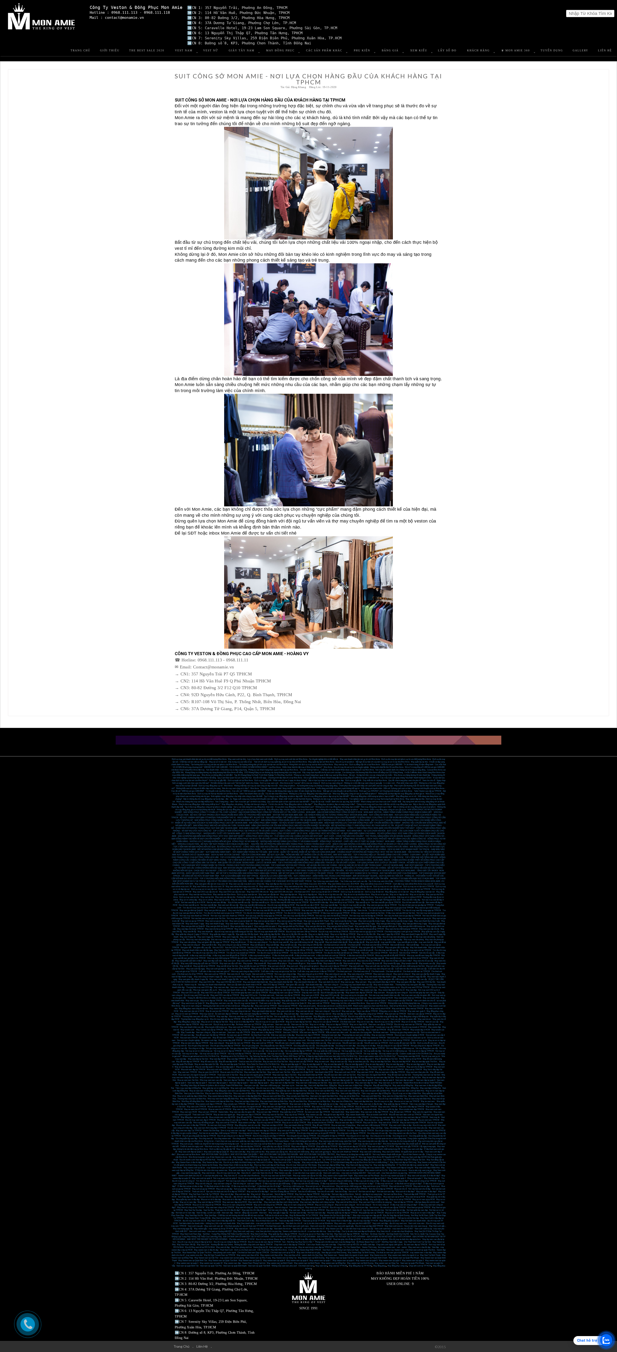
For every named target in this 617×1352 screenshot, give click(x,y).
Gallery (580, 50)
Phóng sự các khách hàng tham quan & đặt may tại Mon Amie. (273, 770)
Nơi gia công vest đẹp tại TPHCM (244, 1048)
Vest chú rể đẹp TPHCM (344, 1107)
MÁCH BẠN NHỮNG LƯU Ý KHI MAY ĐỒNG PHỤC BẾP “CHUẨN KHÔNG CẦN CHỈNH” (362, 823)
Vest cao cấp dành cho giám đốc (403, 1019)
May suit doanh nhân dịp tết (336, 942)
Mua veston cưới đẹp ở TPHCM (209, 1104)
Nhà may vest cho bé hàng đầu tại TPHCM (310, 908)
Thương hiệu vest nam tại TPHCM (267, 1117)
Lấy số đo (447, 50)
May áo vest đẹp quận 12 (291, 1064)
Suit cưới (365, 953)
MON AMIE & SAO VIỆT (249, 828)
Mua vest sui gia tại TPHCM (335, 918)
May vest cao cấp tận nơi (269, 894)
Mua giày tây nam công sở (397, 993)
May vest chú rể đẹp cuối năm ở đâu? (397, 961)
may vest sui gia (290, 1247)
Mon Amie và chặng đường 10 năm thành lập (412, 775)
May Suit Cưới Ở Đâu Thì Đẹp (287, 1218)
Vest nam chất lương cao (270, 1085)
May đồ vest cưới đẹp (255, 1059)
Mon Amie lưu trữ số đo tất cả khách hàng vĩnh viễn (284, 1149)
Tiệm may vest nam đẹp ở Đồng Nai (376, 1093)
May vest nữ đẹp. (255, 1202)
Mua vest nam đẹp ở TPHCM (308, 1035)
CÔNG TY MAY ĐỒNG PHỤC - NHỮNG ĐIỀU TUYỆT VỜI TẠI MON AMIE (208, 833)
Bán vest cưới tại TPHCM (215, 974)
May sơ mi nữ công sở (324, 1205)
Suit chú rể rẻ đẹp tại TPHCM (381, 1189)
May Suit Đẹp (359, 1030)
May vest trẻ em (424, 1019)
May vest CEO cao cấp (330, 995)
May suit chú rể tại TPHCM (239, 969)
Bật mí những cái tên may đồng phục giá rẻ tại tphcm (414, 807)
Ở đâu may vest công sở (258, 942)
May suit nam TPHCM (207, 1112)
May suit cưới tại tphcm (309, 966)
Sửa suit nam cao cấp (253, 1040)
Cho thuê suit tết (354, 945)
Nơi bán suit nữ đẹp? (367, 1191)
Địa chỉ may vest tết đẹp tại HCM (281, 905)
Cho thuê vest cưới (344, 971)
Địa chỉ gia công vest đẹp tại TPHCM (225, 1046)
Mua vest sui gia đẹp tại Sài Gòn (361, 918)
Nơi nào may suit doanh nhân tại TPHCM (340, 947)
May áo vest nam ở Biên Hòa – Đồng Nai (355, 1085)
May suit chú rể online (280, 969)
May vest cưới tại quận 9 (202, 1178)
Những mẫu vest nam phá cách (284, 1266)
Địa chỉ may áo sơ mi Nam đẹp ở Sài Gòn (316, 1234)
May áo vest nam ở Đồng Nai (350, 1088)
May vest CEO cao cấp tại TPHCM (215, 993)
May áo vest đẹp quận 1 (245, 1067)
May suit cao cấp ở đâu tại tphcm (270, 950)
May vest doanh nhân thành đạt (255, 982)
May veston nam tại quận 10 (211, 1263)
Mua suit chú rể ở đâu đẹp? (312, 1189)
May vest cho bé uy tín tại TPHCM (219, 929)
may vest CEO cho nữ (276, 889)
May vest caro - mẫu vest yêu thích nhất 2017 (352, 1223)
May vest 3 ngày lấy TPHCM (209, 937)
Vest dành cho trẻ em (282, 1229)
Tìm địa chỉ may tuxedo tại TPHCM (240, 953)
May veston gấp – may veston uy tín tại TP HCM (213, 1229)
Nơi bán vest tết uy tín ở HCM (193, 902)
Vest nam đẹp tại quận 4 (197, 1083)
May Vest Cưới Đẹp (259, 1234)
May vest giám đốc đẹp (406, 982)
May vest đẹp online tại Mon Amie (318, 900)
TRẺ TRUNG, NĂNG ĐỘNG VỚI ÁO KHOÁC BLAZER (388, 836)
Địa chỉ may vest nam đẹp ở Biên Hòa (334, 1099)
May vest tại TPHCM (414, 1008)
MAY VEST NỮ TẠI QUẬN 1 (384, 1218)
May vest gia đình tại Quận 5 (217, 926)
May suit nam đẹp (291, 1014)
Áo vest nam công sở (296, 1038)
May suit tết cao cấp (289, 945)
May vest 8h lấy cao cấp (345, 937)
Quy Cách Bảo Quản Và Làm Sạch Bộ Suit (234, 778)
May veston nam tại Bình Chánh (280, 1263)
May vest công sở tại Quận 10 (294, 1003)
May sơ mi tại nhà (417, 894)
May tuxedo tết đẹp (314, 963)
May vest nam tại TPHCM (338, 1027)
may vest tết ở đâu (388, 942)
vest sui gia (337, 1247)
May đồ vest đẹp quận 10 (304, 1059)
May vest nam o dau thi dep (419, 1247)
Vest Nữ (210, 50)
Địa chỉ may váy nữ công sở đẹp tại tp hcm (195, 1242)
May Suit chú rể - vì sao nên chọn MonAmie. (242, 1176)
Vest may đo (434, 1117)
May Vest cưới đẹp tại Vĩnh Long (403, 1162)
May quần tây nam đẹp (379, 1199)
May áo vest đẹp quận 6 (416, 1064)
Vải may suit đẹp (259, 1054)
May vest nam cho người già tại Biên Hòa (297, 1093)
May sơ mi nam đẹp (365, 1022)
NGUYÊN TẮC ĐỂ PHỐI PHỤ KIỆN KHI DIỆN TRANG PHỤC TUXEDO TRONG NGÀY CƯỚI (291, 844)
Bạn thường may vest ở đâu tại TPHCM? (346, 1000)
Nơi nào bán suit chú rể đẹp (419, 1189)
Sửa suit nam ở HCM (189, 1038)
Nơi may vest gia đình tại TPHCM (274, 918)
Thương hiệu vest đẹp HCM (408, 1056)
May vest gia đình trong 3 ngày (388, 924)
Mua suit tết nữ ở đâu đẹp (302, 958)
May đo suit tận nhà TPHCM (357, 1008)
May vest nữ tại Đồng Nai (403, 1085)
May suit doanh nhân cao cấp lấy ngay (197, 950)
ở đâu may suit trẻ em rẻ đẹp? (361, 1183)
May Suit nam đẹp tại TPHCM (307, 1194)
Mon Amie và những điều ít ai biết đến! (217, 775)
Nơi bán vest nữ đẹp (298, 1213)
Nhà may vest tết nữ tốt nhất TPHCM (390, 955)
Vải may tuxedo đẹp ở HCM (318, 1030)
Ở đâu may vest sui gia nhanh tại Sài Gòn (367, 913)
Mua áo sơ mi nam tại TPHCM (406, 1101)
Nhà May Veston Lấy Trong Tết (354, 1067)
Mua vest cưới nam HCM (345, 1072)
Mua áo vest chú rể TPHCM (219, 1109)
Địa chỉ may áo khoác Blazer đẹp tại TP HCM (274, 1239)
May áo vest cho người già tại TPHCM (255, 1075)
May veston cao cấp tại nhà (277, 1152)
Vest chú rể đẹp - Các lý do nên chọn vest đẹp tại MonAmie (351, 1231)
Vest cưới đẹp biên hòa (363, 1101)
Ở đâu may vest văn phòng (424, 937)
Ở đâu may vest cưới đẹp (412, 1149)
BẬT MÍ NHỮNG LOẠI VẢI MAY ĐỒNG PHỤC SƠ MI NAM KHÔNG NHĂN (229, 849)
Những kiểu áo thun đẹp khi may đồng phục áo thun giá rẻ (401, 794)
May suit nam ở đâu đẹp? (426, 1191)
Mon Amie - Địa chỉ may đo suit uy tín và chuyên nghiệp (346, 767)
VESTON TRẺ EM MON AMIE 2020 (287, 815)
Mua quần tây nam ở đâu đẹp (188, 1199)
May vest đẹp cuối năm (212, 961)
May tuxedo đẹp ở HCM (420, 1030)
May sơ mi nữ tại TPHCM (400, 1199)
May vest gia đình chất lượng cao (411, 926)
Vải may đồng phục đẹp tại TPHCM (370, 1048)
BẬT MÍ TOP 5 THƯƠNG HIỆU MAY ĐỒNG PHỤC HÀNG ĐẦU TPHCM (246, 873)
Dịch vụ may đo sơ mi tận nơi (230, 889)
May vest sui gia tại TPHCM (192, 921)
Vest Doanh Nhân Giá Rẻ (272, 1197)
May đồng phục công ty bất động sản (414, 1016)
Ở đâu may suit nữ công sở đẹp (366, 1181)
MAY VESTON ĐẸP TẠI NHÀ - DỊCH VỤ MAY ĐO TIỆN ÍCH (378, 876)
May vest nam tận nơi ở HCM (192, 1011)
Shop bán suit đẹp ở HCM (272, 1125)
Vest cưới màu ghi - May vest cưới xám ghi (205, 1226)
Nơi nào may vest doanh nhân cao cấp (384, 995)
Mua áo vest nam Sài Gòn (187, 1080)
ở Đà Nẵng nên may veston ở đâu (371, 1168)
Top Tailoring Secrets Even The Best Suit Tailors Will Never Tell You (277, 1056)
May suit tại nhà (398, 1008)
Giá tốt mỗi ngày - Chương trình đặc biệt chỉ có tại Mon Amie (277, 778)
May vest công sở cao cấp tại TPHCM (233, 945)
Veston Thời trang (369, 1247)
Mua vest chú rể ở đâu (281, 958)
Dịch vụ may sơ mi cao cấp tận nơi (387, 886)
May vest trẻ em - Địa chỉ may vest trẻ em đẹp (221, 1173)
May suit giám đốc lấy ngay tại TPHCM (213, 942)
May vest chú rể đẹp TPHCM (317, 1109)
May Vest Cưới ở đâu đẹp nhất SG (221, 1221)
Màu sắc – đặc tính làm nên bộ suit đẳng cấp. (243, 1197)
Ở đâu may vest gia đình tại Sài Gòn (400, 913)
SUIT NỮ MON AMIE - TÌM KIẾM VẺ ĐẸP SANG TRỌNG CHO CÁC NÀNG (376, 847)
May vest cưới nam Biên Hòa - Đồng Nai (402, 1088)
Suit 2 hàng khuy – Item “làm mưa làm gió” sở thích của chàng (240, 802)
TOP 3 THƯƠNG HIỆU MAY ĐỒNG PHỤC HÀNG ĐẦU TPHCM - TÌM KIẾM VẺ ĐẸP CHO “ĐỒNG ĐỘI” (244, 878)
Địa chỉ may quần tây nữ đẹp (359, 1016)
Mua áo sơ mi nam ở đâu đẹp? (422, 1213)
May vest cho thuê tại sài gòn (308, 1252)
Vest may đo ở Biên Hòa (194, 1093)
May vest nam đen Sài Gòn (255, 1072)
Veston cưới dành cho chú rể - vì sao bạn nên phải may (200, 1176)
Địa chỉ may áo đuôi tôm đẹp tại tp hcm (405, 1239)
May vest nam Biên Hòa (418, 1096)
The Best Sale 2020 (146, 50)
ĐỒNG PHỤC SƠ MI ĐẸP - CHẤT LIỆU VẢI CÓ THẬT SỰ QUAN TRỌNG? (352, 841)
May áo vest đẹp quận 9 (354, 1064)
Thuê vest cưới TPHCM (202, 1115)
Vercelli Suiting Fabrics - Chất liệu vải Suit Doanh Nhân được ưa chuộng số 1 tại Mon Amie (337, 770)
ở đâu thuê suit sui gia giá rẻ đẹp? (408, 1183)
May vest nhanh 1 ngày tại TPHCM (343, 979)
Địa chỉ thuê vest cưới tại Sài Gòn (353, 1149)
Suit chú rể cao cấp (427, 953)
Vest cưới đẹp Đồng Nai (350, 1093)
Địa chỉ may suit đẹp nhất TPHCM (369, 1226)
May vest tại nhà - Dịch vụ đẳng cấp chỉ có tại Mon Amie (357, 764)
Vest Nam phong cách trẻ (241, 1247)
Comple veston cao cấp (245, 1038)
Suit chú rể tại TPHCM (408, 953)
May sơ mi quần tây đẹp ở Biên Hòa (192, 1096)
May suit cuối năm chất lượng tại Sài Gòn (408, 966)
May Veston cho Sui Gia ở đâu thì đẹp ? (335, 1215)
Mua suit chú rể (400, 1189)
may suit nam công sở (223, 1183)
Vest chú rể (318, 950)
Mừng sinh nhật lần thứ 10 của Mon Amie (386, 767)
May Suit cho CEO (221, 950)
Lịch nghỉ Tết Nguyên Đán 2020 (388, 900)
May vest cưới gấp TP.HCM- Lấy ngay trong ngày (416, 1146)
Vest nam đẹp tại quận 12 (301, 1080)
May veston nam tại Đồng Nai (334, 1263)
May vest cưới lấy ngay (305, 961)
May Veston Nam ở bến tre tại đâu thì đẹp (236, 1165)
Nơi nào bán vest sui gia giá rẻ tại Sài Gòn (208, 918)
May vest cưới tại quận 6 (274, 1178)
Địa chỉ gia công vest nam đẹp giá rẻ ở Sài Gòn (394, 1130)
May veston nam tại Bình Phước (307, 1263)
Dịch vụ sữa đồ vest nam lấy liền (402, 1043)
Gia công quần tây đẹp (325, 1046)
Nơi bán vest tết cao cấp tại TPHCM (386, 902)
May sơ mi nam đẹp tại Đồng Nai (299, 1088)
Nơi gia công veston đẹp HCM (302, 1048)
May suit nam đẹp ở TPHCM (365, 1069)
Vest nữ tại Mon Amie (398, 1006)
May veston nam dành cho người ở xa (403, 1255)
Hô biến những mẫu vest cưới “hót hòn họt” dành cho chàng (234, 783)
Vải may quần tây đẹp (372, 1051)
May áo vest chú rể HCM (208, 1072)
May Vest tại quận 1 (432, 1178)
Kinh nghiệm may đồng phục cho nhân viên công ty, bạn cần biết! (236, 796)
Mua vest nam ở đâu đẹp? (254, 1199)
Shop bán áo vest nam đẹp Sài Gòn (380, 1077)
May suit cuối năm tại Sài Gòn (377, 966)
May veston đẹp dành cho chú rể (391, 990)
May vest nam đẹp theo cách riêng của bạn (281, 1202)
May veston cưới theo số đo (271, 1255)
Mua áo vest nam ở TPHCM (219, 1107)
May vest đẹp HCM (218, 1059)
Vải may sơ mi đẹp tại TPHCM (421, 1051)
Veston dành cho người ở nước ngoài (354, 1255)
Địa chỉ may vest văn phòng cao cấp (397, 937)
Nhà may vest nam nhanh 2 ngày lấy (322, 977)
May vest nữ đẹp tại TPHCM (209, 1202)
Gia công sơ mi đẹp (196, 1048)
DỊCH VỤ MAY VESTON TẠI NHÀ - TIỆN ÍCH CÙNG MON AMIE (238, 855)
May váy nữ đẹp (293, 1199)
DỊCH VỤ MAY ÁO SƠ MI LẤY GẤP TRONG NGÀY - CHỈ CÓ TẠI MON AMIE (371, 865)
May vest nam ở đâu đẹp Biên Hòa (248, 1096)
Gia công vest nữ (206, 1138)
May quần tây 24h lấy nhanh (247, 934)
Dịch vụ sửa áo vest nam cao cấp (347, 1038)
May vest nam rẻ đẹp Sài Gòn (282, 1083)
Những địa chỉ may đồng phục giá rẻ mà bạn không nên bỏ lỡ (241, 809)
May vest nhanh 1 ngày (368, 979)
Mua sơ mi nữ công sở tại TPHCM (207, 1205)
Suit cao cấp (273, 947)
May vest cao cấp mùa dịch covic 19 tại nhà (246, 884)
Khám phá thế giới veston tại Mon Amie (322, 1149)
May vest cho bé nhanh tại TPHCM (318, 929)
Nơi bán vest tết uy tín (260, 902)
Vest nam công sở (331, 985)
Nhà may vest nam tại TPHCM (241, 1016)
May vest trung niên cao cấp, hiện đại (373, 1141)
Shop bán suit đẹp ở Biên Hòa (247, 1101)
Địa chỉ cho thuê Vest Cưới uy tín (307, 1160)
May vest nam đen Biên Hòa (262, 1091)
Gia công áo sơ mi (400, 1136)
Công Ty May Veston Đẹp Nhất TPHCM (304, 1250)
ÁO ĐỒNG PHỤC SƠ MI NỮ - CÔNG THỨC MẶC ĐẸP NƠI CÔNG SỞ (247, 847)
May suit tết (319, 942)
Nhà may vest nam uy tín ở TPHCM (276, 1128)
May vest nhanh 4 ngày (255, 924)
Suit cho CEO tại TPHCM (235, 947)
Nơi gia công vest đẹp (325, 1048)
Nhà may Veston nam (395, 1250)
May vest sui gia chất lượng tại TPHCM (345, 908)
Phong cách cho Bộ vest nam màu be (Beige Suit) (335, 1242)
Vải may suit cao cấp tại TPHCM (213, 1054)
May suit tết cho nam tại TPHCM (253, 966)
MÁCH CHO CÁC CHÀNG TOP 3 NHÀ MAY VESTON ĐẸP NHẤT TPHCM (280, 881)
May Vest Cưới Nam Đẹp (190, 1234)
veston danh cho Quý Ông (312, 1255)
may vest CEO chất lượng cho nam (322, 889)
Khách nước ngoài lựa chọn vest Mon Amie (370, 1006)
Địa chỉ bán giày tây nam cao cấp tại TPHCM (249, 993)
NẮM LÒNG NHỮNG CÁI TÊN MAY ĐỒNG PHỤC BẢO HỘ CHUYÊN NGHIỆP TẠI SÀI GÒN (290, 825)
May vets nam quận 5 (416, 1011)
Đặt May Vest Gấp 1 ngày (392, 1242)
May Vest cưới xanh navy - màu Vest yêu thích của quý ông (257, 1231)
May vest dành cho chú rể (329, 982)
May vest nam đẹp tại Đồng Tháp (331, 1165)
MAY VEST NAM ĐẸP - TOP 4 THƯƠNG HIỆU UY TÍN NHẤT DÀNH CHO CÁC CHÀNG (371, 855)
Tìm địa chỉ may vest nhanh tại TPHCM (385, 910)
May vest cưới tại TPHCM (248, 961)
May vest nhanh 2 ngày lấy (299, 924)
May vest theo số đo (292, 1255)
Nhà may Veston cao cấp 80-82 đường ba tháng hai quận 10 (294, 1157)
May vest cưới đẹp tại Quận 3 (190, 1152)
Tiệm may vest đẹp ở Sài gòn (421, 1104)
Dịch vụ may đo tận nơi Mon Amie (351, 889)
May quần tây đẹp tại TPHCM (351, 1019)
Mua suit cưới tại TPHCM (354, 958)
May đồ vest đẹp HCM (228, 1061)
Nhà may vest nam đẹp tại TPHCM (262, 1130)
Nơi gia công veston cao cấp (217, 1048)
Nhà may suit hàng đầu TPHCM (292, 1069)
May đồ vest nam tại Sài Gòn (399, 1075)
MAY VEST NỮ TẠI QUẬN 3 (359, 1218)
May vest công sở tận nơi (240, 1011)
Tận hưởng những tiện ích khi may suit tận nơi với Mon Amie (263, 764)
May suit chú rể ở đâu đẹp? (258, 1191)
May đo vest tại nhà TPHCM (217, 1011)
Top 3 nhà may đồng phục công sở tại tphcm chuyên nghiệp (208, 807)
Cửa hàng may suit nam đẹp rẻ (243, 1069)
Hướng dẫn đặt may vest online (290, 900)
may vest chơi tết (426, 942)
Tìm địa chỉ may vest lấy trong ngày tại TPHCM (421, 910)
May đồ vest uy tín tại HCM (410, 1059)
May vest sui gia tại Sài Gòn (216, 921)
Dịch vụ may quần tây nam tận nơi (333, 886)
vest (398, 1247)
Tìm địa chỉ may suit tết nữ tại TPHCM (273, 953)
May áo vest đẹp (279, 1067)
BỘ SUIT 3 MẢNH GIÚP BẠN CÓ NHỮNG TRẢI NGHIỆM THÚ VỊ (208, 817)
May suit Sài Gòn (370, 1122)
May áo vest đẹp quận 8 (375, 1064)
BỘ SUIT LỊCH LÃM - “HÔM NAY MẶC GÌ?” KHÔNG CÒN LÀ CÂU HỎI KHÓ (299, 855)
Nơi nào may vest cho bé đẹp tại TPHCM (366, 916)
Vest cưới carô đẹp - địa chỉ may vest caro (389, 1223)
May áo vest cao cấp (338, 1061)
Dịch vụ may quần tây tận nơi (360, 886)
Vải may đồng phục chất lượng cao (400, 1048)
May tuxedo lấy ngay (391, 963)
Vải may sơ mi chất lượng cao (394, 1051)
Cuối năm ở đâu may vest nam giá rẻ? (214, 971)
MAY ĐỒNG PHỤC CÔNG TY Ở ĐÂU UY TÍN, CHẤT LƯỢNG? (210, 812)
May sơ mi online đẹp (188, 900)
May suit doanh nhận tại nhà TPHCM (330, 1008)
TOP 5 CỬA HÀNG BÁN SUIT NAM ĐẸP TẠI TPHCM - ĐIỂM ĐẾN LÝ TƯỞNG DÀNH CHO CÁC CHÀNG (341, 868)
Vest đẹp (435, 1247)
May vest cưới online (268, 961)
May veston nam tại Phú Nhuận (366, 1176)
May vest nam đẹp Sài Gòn (366, 1083)
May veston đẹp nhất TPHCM (230, 1040)
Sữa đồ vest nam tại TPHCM (376, 1043)
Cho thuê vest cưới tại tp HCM (282, 1252)
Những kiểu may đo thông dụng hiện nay (404, 1003)
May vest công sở (217, 1043)
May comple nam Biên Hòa (298, 1096)
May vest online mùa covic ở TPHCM (376, 884)
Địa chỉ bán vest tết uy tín (189, 905)
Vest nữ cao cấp (431, 1022)
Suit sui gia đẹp (240, 1189)
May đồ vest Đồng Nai (382, 1085)
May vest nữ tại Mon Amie (346, 1202)
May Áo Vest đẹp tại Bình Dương (396, 1215)
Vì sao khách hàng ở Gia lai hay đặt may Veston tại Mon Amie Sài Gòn (288, 1168)
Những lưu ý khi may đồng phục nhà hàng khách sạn (310, 794)
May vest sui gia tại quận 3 (373, 908)
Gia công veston (239, 1138)
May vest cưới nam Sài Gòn (279, 1072)
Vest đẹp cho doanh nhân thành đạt (212, 985)
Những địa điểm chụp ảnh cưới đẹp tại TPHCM (253, 1244)
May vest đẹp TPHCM (236, 1059)
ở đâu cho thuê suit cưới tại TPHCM (331, 955)
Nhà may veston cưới (297, 1040)
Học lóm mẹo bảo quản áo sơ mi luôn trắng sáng (386, 1138)
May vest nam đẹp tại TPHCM (404, 1120)
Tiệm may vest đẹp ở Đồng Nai (188, 1088)
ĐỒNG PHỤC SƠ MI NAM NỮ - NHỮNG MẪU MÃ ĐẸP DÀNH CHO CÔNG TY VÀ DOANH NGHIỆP (275, 841)
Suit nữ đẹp (325, 1194)
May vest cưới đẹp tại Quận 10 (216, 1152)
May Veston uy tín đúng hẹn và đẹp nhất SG (353, 1154)
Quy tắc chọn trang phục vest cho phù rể (404, 780)
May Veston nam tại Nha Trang (258, 1258)
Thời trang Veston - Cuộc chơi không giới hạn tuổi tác (295, 1141)
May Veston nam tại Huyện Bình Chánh (371, 1258)
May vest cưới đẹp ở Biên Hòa (427, 1168)
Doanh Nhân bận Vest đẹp (329, 1067)
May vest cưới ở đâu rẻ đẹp (400, 1125)
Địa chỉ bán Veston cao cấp (414, 1154)
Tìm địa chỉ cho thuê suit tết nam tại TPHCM (342, 953)
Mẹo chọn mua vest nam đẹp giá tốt (367, 1215)
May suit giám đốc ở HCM (307, 998)
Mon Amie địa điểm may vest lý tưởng (264, 1000)
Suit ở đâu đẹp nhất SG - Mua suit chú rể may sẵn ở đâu (200, 1197)
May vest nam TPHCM (187, 1072)
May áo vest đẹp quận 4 (184, 1067)
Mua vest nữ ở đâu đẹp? (232, 1199)
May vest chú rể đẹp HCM (302, 1072)
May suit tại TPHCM (413, 1069)
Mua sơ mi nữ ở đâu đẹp (211, 1199)
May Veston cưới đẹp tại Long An (400, 1168)
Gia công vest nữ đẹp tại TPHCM (360, 1130)
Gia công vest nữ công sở (249, 1133)
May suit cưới (292, 966)
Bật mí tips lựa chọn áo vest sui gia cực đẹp (326, 780)
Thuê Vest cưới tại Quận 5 (282, 1160)
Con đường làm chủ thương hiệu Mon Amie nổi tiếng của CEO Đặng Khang (372, 772)
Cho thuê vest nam (304, 1016)
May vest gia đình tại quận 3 (241, 926)
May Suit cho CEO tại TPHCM (243, 950)
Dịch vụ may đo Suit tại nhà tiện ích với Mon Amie (217, 794)
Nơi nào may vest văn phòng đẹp (224, 939)
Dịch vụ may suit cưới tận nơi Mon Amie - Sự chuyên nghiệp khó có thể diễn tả (306, 759)
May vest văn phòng (188, 942)
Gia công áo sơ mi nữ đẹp (380, 1136)
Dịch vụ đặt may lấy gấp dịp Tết (222, 1149)
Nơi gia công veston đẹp (345, 1048)
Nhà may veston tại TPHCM (374, 1038)
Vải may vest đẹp (370, 1054)
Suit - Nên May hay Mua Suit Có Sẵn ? (298, 1242)
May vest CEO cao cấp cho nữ (205, 892)
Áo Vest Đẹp (313, 1067)
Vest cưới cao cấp (332, 950)
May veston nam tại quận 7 (320, 1260)
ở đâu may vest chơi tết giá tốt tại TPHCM (230, 955)
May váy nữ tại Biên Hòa (349, 1096)
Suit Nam (365, 1234)
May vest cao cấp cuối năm (231, 963)
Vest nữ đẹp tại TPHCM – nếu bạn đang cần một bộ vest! (416, 1202)
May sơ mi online (206, 900)
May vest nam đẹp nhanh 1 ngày (262, 979)
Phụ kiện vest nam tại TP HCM (242, 1239)
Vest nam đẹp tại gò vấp (255, 1080)
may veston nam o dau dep (421, 1252)
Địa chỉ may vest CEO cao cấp (196, 995)
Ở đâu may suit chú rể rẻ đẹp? (243, 1186)
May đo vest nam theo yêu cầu (415, 1128)
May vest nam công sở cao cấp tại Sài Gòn (312, 1077)
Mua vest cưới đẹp (237, 1152)
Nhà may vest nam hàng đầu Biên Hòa (223, 1099)
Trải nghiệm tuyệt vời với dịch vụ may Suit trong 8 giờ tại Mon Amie (376, 799)
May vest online (367, 900)
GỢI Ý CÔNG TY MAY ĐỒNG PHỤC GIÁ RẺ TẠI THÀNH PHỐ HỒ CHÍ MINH (312, 831)
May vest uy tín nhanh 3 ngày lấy (237, 977)
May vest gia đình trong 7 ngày (362, 924)
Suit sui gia (271, 1189)
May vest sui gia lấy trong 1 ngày (399, 921)
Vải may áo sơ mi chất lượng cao (198, 1051)
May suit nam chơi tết (276, 966)
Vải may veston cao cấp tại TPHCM (347, 1054)
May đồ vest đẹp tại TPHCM (187, 1061)
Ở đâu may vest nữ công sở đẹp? (403, 1205)
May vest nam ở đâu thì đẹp (371, 1104)
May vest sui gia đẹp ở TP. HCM (381, 1146)
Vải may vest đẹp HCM (321, 1054)
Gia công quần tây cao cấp (304, 1046)
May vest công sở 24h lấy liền (310, 945)
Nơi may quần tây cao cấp (284, 1016)
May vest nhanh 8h (205, 932)
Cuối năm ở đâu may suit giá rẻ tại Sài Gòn (278, 971)
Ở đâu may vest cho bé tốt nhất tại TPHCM (234, 908)
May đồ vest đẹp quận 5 (364, 1059)
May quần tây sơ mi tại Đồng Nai (215, 1088)
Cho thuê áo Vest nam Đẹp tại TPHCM (253, 1252)
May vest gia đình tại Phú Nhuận (291, 926)
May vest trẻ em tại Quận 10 (192, 1003)
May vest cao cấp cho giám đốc (242, 1112)
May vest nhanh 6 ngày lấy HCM (414, 934)
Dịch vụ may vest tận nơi (247, 894)
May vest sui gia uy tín (422, 918)
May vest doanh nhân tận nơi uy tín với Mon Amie (360, 759)
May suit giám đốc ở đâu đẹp (397, 947)
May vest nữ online (222, 900)
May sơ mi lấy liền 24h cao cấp (294, 934)
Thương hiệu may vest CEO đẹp (199, 987)
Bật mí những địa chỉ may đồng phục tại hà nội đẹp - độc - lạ (207, 799)
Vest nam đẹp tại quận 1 (259, 1083)
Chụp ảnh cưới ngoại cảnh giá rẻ (389, 1244)
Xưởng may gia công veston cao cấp (404, 1032)
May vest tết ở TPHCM (290, 910)
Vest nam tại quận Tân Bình (259, 1266)
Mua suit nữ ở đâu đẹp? (405, 1191)
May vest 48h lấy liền (305, 937)
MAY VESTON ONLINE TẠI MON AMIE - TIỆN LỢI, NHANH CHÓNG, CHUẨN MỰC (259, 868)
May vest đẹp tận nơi (288, 894)
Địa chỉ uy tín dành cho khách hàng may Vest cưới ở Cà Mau (248, 1162)
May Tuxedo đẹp (187, 1032)
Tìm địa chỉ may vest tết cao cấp (352, 905)
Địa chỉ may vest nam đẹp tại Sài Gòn (278, 1077)
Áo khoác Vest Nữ (377, 1234)
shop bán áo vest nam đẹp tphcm (325, 1120)
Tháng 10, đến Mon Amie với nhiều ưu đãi (204, 998)
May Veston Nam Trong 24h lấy (198, 1218)
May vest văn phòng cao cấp (366, 939)
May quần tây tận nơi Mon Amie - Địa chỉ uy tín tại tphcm (331, 762)
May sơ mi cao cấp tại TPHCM (326, 1022)
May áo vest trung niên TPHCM (413, 1122)
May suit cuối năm (356, 966)
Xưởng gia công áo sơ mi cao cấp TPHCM (278, 1133)
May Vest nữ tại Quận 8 (311, 1218)
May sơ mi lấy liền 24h (366, 934)
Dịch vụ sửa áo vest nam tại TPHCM (271, 1038)
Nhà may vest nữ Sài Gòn (272, 1115)
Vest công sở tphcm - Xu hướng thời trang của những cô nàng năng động (308, 786)
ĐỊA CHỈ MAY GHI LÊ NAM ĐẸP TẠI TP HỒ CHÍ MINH (246, 1237)
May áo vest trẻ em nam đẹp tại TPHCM (314, 1247)
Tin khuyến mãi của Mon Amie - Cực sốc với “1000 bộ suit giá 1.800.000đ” (236, 791)
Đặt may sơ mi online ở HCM (409, 897)
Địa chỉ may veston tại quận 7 (250, 1178)
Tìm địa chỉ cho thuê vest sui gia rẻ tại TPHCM (223, 913)
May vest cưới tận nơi (286, 1011)
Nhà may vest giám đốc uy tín (205, 990)
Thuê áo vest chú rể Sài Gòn (250, 1061)
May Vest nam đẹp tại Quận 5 (297, 1178)
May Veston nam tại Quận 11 (250, 1260)
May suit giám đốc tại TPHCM (371, 947)
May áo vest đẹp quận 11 (312, 1064)
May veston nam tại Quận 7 (375, 1000)
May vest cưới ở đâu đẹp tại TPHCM (293, 1130)
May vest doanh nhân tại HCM (380, 998)
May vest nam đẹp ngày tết (312, 910)
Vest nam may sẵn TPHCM (239, 1032)
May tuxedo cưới (188, 1030)
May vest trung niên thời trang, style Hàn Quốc (337, 1141)
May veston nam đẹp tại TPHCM (359, 993)
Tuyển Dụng (552, 50)
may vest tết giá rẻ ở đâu (407, 942)
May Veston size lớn (378, 1255)
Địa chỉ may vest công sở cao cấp (380, 969)
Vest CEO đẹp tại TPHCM (273, 985)
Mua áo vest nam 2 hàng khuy (343, 1125)
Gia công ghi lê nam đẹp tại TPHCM (301, 1136)
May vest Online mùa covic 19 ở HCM (310, 884)
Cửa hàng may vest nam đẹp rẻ (383, 1117)
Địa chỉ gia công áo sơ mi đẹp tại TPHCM (234, 1136)
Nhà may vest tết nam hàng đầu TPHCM (423, 955)
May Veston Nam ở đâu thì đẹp (188, 1162)
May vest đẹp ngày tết (375, 958)
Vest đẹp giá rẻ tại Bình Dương (334, 1252)
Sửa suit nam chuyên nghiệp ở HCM (409, 1035)
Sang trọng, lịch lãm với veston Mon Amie (348, 1003)
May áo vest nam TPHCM (382, 1035)
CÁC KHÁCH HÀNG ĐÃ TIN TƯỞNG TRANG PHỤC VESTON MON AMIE (336, 815)
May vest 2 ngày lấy (230, 937)
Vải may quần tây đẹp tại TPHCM (298, 1051)
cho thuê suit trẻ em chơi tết (335, 945)
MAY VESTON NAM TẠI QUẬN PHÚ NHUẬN (279, 1154)
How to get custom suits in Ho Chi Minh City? (377, 1056)
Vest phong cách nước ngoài (224, 1252)
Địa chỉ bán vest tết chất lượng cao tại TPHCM (289, 902)
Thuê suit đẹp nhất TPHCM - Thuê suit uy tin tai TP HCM (302, 1221)
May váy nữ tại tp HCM (275, 1199)
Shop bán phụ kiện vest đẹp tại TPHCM (346, 1109)
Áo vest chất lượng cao (297, 1067)
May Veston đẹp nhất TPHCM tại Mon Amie (250, 1157)
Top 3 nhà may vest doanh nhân (326, 881)
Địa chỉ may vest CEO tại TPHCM (415, 987)
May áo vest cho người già (224, 1115)
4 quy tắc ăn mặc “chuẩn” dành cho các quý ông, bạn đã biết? (335, 802)
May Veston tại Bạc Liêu (212, 1162)
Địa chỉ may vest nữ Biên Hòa (391, 1099)
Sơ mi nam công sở (381, 1205)
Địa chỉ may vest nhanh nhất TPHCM (269, 932)
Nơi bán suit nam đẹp (385, 1191)
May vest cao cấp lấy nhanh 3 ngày (426, 974)
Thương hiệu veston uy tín (389, 987)
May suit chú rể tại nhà (260, 969)
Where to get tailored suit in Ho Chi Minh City (200, 1056)
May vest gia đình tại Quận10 (191, 910)
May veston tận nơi (217, 1008)
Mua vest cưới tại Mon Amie (188, 1154)
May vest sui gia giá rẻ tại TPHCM (399, 908)
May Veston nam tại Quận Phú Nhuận (404, 1258)
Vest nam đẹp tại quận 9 (363, 1080)
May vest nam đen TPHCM (244, 1109)
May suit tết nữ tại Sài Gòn (227, 966)
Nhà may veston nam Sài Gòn (319, 1040)
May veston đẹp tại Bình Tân (290, 1170)
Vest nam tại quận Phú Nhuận (412, 1263)
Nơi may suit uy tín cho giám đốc (354, 995)
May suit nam (361, 982)
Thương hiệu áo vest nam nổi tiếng (356, 1035)
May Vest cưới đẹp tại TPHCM (328, 961)
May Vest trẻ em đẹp (359, 1207)
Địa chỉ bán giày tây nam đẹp (332, 993)
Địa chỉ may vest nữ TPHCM (269, 1122)
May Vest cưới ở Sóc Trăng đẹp (287, 1162)
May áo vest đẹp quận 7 (395, 1064)
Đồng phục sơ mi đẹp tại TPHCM (392, 1011)
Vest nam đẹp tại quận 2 (238, 1083)
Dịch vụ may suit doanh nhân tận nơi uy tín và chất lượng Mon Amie (199, 759)
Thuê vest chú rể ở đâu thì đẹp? (227, 1210)
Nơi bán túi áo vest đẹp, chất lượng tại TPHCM (218, 1133)
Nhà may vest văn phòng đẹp (198, 939)
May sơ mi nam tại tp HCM (423, 1199)
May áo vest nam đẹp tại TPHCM (194, 1043)
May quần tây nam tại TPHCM (294, 1000)
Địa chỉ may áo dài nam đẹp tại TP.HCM (264, 1242)
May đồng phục (379, 1266)
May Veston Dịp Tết (376, 1067)
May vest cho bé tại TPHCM (239, 910)
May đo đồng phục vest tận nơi (422, 892)
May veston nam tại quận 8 (297, 1260)
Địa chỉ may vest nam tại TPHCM (408, 1024)
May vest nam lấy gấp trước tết (249, 1149)
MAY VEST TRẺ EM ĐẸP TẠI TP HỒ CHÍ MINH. (207, 1239)
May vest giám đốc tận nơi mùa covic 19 (211, 884)
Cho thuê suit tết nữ (394, 971)
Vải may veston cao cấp (388, 1054)
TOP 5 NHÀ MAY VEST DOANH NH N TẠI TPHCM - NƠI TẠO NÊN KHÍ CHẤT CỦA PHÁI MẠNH (376, 873)
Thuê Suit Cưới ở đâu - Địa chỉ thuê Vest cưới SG (257, 1221)
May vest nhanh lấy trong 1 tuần (427, 921)
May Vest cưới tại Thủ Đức (267, 1170)
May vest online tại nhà (293, 886)
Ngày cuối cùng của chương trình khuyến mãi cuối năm (255, 799)
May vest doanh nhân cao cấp (283, 998)
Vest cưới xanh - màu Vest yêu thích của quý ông (387, 1173)
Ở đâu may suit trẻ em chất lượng (334, 1183)
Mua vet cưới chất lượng (299, 1152)
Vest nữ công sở (281, 1207)
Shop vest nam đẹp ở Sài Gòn (284, 1075)
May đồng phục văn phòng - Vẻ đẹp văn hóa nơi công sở (244, 804)
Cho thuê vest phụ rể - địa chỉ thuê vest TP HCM (244, 1226)
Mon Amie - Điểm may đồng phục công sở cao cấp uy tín (383, 809)
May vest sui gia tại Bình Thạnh (316, 921)
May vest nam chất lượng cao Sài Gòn (311, 1083)
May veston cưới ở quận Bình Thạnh (338, 1176)
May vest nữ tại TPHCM (376, 1003)
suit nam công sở (254, 1183)
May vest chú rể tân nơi (418, 1006)
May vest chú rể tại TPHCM (368, 961)
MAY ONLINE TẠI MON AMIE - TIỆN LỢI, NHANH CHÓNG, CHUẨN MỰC (292, 828)
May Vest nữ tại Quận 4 (221, 1218)
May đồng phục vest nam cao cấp (219, 1003)
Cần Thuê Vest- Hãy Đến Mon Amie (272, 1250)
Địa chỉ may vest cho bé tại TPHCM (333, 932)
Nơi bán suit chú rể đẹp (334, 1189)
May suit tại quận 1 (415, 1178)
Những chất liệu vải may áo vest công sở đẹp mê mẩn (256, 786)
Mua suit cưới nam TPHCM (218, 1069)
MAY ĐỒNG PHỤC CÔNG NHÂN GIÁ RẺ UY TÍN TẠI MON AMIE (288, 820)
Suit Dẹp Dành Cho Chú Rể (397, 1234)
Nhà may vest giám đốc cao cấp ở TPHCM (306, 987)
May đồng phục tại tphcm (389, 1221)
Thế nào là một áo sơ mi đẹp (276, 1215)
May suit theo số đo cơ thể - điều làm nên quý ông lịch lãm (328, 1144)
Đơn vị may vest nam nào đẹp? (233, 1130)
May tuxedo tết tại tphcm (277, 963)
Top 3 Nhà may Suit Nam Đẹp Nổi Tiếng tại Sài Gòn (404, 1160)
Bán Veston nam (330, 1255)
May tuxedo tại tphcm (352, 963)
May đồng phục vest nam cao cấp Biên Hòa (232, 1091)
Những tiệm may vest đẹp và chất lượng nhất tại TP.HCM (295, 1138)
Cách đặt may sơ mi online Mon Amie (357, 897)
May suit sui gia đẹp (224, 1189)
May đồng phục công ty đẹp (189, 1022)
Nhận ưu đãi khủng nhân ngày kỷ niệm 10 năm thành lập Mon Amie (294, 791)
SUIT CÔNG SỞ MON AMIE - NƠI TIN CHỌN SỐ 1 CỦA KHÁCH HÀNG (341, 860)
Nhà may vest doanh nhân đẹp (287, 990)
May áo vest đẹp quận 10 (334, 1064)
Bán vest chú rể (233, 974)
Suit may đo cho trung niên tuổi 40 (402, 1141)
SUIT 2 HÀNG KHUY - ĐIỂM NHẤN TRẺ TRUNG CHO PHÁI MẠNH (322, 876)
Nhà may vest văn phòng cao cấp (286, 939)
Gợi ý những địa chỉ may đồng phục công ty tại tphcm (337, 809)
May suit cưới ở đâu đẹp (293, 1144)
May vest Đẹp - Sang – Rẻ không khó (386, 1128)
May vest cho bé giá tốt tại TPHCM (369, 929)
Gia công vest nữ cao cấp (377, 1133)
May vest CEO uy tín (249, 995)
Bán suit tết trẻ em (397, 945)
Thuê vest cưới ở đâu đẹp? (270, 1003)
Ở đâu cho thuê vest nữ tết (282, 955)
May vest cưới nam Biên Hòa (347, 1091)
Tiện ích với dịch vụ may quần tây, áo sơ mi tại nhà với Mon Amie (280, 762)
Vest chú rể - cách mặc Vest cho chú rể (257, 1173)
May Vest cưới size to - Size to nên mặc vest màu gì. (410, 1170)
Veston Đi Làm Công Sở (294, 1197)
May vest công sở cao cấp (335, 974)
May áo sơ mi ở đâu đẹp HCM (241, 1022)
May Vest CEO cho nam (296, 889)
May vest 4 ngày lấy (188, 937)
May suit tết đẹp (272, 945)
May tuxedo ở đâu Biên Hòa (268, 1093)
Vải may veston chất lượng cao (298, 1054)
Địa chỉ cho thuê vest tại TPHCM (396, 1040)
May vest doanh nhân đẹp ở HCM (381, 982)
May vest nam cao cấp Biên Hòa (364, 1099)
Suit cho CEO (217, 947)
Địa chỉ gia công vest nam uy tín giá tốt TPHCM (316, 1133)
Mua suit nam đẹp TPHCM (268, 1112)
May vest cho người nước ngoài (239, 1008)
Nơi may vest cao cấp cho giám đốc (415, 995)
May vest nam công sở (382, 974)
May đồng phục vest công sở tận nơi (193, 1008)
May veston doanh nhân (260, 998)
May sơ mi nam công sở (191, 1006)
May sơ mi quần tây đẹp (388, 1109)
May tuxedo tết (260, 963)
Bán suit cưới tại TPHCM (262, 974)
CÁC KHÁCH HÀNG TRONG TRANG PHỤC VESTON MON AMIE (290, 849)
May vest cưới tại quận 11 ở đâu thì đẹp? (424, 1176)
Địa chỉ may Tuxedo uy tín (341, 1030)
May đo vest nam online (240, 900)
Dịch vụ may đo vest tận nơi (352, 892)
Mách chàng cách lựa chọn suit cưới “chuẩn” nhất (381, 802)
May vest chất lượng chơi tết (301, 942)
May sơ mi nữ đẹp (317, 1024)
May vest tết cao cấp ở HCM (307, 905)
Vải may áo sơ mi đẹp (274, 1051)
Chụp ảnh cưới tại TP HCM (420, 1266)
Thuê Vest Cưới (226, 1250)
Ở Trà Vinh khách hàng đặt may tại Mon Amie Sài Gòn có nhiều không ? (359, 1162)
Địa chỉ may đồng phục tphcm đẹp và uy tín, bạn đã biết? (326, 796)
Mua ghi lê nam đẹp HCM (333, 1115)
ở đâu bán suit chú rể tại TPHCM (360, 955)
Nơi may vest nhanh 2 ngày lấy (350, 977)
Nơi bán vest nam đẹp (316, 1213)
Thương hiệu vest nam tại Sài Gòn (426, 1075)
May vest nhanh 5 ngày (235, 924)
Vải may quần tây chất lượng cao (327, 1051)
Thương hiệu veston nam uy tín (369, 1040)
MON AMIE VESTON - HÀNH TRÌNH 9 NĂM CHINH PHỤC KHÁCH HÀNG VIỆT (398, 812)
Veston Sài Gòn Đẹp (211, 1130)
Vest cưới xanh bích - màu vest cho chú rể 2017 (394, 1229)
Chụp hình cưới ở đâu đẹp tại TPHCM (289, 1244)
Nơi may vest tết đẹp (329, 905)
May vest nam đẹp (221, 987)
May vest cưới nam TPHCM (268, 1109)
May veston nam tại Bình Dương (360, 1263)
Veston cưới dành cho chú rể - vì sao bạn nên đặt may (304, 1231)
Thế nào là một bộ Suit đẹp (408, 1218)
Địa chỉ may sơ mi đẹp (383, 1101)
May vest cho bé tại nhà (292, 929)
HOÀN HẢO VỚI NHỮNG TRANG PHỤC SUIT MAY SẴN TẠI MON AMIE (206, 828)
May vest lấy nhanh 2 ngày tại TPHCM (290, 977)
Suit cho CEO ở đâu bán (257, 947)
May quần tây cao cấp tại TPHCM (299, 1019)
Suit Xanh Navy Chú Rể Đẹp (317, 1197)
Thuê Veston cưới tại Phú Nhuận (230, 1160)
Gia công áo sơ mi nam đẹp (357, 1136)
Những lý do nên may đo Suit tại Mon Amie (330, 799)
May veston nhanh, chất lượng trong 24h (384, 1149)
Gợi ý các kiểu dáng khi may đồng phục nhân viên (254, 807)
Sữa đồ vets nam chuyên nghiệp (288, 1043)
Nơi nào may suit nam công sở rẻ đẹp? (311, 1181)
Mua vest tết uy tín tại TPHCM (342, 902)
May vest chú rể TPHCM (322, 1107)
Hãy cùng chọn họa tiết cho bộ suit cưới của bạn (321, 772)
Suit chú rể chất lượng (307, 1191)
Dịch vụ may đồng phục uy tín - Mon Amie (216, 786)
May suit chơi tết (372, 942)
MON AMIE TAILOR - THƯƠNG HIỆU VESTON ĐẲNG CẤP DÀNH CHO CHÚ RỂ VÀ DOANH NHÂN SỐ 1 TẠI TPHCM (352, 857)
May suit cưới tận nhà (305, 1008)
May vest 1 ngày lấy (248, 937)
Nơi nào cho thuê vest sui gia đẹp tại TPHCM (402, 916)
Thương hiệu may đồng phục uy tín (195, 1019)
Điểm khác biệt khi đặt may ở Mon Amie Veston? (302, 767)
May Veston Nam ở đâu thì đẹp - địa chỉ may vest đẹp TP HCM (352, 1221)
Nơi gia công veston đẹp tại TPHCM (273, 1048)
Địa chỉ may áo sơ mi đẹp (224, 1024)
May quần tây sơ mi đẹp (328, 1104)
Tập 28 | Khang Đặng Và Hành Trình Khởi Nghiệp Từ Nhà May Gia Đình (263, 775)
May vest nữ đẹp (223, 1247)
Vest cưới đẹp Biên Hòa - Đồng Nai (322, 1085)
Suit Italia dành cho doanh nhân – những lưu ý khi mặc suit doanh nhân (207, 1223)
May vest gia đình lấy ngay (365, 926)
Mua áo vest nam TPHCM (428, 1120)
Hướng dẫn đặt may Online (222, 1244)
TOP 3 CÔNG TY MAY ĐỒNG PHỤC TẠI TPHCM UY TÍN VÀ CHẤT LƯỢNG (245, 831)
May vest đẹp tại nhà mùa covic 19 (280, 884)
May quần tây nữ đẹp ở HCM (254, 1019)
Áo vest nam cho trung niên (361, 1032)
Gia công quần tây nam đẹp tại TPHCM (276, 1046)
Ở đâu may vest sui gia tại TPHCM (335, 913)
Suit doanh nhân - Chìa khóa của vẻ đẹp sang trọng (226, 770)
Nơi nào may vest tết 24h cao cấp (266, 910)
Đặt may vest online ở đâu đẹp (264, 900)
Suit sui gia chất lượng (257, 1189)
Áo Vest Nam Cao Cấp (260, 1035)
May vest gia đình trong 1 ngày (414, 924)
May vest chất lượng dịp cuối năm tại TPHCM (199, 963)
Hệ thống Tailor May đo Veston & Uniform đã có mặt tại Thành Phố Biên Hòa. (212, 1085)
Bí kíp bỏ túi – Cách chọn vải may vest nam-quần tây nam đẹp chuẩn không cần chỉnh (238, 1141)
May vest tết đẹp (349, 910)
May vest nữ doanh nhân (384, 985)
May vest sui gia (404, 918)
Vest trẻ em (374, 1207)
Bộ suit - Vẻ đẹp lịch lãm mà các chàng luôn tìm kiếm (370, 775)
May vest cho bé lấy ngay (344, 929)
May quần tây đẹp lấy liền (270, 934)
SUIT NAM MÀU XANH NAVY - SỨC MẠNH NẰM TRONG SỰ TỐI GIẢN (236, 852)
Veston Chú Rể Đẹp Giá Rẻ (341, 1197)
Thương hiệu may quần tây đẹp (385, 1016)
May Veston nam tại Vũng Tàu (284, 1258)
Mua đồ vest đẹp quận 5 (343, 1059)
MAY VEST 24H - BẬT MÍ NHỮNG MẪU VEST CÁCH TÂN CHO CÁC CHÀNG (353, 849)
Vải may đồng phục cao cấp (427, 1048)
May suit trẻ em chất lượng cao (349, 1186)
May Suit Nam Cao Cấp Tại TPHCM (204, 1194)
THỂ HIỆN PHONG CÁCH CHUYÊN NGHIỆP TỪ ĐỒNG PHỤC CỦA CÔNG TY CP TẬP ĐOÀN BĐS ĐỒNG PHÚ (365, 817)
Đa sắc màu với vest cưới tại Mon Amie (244, 1128)
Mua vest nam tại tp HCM (393, 1197)
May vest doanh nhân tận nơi (305, 982)
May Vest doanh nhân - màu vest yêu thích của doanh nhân (260, 1223)
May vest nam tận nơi (305, 1011)
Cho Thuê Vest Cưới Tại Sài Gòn (417, 1242)
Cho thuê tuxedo (377, 971)
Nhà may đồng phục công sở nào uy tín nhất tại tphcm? (355, 794)
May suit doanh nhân (431, 998)
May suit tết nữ (186, 966)
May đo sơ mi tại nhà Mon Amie (357, 894)
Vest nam (263, 1213)
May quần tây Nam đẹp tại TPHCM (282, 1234)
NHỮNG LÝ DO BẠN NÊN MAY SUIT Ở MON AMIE (412, 878)
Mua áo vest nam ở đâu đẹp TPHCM (191, 1125)
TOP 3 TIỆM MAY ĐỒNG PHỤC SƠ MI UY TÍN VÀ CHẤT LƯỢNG (250, 839)
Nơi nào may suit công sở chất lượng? (241, 1181)
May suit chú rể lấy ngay (300, 969)
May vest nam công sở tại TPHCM (220, 1207)
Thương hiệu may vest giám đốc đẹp (410, 985)
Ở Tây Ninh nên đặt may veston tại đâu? (412, 1165)
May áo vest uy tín (264, 1067)
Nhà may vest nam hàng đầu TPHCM (298, 1117)
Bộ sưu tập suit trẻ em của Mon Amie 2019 (334, 1006)
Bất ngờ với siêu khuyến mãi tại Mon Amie (340, 791)
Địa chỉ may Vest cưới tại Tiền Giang (301, 1165)
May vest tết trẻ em (393, 958)
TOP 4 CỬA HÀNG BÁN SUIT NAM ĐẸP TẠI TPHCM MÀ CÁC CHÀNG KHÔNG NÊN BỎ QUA (260, 857)
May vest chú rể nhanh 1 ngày (289, 979)
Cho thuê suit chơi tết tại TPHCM (375, 945)
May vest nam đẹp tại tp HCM (234, 1202)
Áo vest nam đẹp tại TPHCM (415, 1244)
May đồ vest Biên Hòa (298, 1101)
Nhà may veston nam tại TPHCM (345, 990)
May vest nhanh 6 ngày (215, 924)
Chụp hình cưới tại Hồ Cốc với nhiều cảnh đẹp (356, 1244)
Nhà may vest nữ (207, 1014)
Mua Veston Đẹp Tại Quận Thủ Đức (197, 1252)
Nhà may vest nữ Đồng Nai (326, 1088)
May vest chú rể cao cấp (423, 961)
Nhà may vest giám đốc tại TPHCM (315, 990)
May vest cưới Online (391, 1152)
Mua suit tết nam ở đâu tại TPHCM (328, 958)
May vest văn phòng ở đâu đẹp (369, 937)
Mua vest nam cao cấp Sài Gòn (408, 1077)
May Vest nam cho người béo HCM (371, 1075)
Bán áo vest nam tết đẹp (217, 902)
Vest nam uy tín (288, 1085)
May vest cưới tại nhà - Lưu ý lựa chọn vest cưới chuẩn (250, 759)
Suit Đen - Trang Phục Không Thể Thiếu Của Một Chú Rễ (226, 1234)
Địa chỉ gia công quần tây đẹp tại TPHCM (199, 1136)
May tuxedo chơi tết (409, 963)
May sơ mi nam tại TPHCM (186, 1014)
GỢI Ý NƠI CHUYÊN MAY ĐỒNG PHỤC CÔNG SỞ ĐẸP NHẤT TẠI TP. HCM (274, 833)
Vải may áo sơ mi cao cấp (253, 1051)
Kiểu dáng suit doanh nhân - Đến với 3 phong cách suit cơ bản (386, 788)
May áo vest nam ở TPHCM (298, 1107)
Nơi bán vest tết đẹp (209, 905)
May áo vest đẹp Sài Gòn (380, 1061)
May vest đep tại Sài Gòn (198, 1059)
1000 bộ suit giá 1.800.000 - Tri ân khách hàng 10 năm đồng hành (407, 764)
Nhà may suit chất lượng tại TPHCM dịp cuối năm (227, 958)
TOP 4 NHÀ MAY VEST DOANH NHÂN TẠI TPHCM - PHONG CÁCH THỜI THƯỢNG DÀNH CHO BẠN (225, 865)
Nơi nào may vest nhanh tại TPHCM (194, 916)
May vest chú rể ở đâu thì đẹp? (338, 1210)
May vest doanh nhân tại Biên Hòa (274, 1101)
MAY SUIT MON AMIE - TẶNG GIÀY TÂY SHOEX (417, 871)
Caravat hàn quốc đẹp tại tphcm (375, 1239)
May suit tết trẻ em (238, 942)
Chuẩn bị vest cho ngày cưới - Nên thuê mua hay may (202, 1146)
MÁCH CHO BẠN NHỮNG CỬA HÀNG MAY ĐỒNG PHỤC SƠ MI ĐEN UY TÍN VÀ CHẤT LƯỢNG (375, 844)
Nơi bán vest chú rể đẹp (277, 1210)
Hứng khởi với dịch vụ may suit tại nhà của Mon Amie (311, 764)
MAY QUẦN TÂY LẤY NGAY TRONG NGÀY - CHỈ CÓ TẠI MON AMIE (247, 863)
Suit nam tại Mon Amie (392, 1194)
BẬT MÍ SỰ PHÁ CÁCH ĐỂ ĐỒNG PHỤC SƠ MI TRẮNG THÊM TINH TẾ (310, 839)
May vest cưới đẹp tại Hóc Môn (241, 1170)
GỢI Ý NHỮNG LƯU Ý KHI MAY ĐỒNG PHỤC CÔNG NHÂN (344, 820)
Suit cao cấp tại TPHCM (289, 947)
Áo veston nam (205, 1038)
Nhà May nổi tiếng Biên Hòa (192, 1101)
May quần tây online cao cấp (291, 897)
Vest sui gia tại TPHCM (287, 1006)
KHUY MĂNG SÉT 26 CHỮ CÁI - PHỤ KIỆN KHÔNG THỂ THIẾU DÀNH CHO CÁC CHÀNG (276, 817)
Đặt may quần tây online (313, 897)
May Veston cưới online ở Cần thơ (432, 1162)
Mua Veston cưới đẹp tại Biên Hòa (219, 1101)
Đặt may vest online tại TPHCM (347, 900)
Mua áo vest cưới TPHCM (366, 1107)
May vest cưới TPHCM (196, 1107)
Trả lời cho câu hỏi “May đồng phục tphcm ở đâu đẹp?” (290, 804)
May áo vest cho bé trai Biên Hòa (218, 1093)
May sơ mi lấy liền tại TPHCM (342, 934)
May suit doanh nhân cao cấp (351, 1120)
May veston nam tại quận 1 (187, 1263)
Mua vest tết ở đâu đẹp (411, 900)
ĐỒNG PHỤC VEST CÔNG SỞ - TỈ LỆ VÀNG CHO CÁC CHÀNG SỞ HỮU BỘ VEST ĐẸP (284, 836)
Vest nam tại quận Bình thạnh (235, 1266)
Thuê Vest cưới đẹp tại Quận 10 (257, 1160)
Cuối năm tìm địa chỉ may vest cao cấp (411, 969)
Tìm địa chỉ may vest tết (278, 942)
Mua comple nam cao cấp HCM (222, 1117)
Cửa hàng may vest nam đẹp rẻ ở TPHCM (244, 1077)
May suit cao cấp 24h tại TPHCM (299, 950)
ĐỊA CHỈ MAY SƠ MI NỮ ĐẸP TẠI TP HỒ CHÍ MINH (389, 1237)
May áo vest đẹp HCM (401, 1061)
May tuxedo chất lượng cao (216, 1027)
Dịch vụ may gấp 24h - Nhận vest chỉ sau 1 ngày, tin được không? (280, 780)
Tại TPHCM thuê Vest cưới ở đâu (336, 1160)
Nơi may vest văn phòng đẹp (390, 939)
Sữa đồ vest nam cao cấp (352, 1043)
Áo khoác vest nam (381, 1032)
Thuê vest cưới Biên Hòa (371, 1096)
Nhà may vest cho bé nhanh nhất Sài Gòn (305, 918)
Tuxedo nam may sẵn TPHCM (387, 1027)
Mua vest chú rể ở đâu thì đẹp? (254, 1210)
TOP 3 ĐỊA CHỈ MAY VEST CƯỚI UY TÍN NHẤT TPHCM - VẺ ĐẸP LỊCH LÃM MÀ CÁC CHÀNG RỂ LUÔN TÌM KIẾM (339, 878)
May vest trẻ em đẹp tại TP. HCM (352, 1146)
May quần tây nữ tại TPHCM (270, 1030)
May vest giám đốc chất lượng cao (393, 979)
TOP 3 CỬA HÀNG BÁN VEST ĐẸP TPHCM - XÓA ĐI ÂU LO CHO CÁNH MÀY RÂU (256, 876)
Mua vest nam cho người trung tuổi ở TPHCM (197, 1075)
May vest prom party (307, 1006)
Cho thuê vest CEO (302, 892)
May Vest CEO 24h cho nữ (257, 892)
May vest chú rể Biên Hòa (342, 1101)
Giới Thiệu (110, 50)
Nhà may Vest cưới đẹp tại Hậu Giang (269, 1165)
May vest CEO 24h (207, 982)
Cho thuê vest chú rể (361, 971)
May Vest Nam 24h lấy (186, 1244)
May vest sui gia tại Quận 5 (265, 921)
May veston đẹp (434, 1027)
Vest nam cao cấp (282, 1024)
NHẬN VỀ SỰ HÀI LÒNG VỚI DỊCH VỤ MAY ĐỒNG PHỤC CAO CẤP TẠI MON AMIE (211, 823)
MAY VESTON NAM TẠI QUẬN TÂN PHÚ (317, 1154)
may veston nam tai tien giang (232, 1258)
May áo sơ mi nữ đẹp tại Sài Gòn (214, 1022)
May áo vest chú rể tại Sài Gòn (275, 1061)
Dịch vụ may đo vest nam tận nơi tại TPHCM (412, 889)
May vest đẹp (411, 990)
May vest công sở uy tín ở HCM (310, 974)
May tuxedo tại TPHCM (247, 1030)
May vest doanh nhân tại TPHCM (407, 998)
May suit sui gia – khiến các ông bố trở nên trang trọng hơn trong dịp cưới (209, 1144)
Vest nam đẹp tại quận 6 (425, 1080)
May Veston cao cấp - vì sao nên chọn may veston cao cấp (298, 1173)
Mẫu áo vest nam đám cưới (337, 1032)
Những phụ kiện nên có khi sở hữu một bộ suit (221, 1006)
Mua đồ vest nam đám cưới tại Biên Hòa (407, 1091)
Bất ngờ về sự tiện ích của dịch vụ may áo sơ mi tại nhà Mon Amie (382, 762)
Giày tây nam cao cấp (310, 993)
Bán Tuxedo (246, 974)
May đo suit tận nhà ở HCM (265, 1008)
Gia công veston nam (222, 1138)
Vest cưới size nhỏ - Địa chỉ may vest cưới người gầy (332, 1226)
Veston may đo (190, 985)
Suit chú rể (393, 953)
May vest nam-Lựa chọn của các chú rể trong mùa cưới (342, 1138)
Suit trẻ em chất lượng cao (293, 1186)
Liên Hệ (605, 50)
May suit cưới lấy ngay (195, 969)
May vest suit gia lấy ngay (386, 918)
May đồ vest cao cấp (209, 1061)
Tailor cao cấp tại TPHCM (367, 1011)
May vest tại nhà (311, 886)
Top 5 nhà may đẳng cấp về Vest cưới (366, 1160)
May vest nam (294, 1210)
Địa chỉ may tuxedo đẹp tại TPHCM (289, 1027)
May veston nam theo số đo (248, 1255)
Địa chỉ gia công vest (250, 1046)
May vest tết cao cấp (333, 910)
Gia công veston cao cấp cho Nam (403, 1133)
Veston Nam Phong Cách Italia (372, 1250)
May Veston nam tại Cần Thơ (206, 1258)
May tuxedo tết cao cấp (332, 963)
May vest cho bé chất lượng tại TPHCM (401, 929)
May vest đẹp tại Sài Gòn (343, 1014)
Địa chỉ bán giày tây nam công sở (422, 993)
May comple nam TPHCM (234, 1104)
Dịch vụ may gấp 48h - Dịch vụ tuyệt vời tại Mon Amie (231, 780)
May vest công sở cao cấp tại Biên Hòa (278, 1099)
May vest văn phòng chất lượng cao (339, 939)
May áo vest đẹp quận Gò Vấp (206, 1064)
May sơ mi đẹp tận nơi (308, 894)
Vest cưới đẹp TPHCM (278, 1104)
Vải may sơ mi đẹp (190, 1054)
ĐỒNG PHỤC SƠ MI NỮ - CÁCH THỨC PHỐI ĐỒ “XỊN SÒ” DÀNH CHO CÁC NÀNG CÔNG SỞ (384, 839)
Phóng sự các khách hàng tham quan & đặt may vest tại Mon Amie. (321, 775)
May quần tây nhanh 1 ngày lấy (222, 934)
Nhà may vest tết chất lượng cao (253, 905)
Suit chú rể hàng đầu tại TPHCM (283, 1191)
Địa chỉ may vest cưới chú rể (424, 1125)
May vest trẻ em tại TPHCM (317, 1207)
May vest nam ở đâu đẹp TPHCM (303, 1104)
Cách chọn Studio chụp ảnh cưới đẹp (321, 1244)
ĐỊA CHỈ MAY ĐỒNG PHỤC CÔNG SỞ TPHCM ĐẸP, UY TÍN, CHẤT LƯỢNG (272, 812)
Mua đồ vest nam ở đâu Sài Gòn (213, 1077)
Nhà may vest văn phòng (414, 939)
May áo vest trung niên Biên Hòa (417, 1099)
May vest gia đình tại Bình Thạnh (340, 926)
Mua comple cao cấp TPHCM (400, 1000)
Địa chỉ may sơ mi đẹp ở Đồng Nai (270, 1088)
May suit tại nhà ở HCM (380, 1008)
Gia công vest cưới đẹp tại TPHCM (351, 1133)
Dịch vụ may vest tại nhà (189, 897)
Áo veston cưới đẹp (209, 1040)
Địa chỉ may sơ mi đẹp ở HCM (387, 1022)
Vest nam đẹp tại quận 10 (342, 1080)
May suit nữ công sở (203, 1183)
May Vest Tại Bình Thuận (430, 1255)
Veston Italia (223, 1112)
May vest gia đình (342, 924)
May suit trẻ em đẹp (421, 1186)
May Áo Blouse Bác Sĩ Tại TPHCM (303, 1215)
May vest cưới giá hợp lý (318, 1000)
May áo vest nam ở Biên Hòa (327, 1093)
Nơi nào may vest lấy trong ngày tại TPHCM (264, 916)
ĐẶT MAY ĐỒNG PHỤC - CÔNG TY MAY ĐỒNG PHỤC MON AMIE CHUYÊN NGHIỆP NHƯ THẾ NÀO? (370, 828)
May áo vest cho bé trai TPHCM (321, 1122)
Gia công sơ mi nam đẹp (345, 1046)
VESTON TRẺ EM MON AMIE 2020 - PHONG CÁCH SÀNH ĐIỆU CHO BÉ (311, 847)
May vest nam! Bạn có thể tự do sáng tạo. (375, 1202)
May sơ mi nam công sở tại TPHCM (299, 1205)
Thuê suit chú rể (198, 1191)
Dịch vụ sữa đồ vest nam (427, 1043)
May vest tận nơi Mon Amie (200, 894)
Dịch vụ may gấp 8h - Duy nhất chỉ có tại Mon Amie (366, 780)
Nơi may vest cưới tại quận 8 (225, 1178)
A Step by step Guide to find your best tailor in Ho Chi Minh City (331, 1056)
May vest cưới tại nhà (255, 1152)
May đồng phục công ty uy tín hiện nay (351, 998)
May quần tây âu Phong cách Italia (368, 1197)
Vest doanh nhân (306, 1014)
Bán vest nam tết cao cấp (228, 905)
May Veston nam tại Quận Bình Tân (192, 1260)
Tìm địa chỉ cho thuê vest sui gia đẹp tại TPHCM (262, 913)
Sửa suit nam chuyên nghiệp (188, 1040)
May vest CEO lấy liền (426, 982)
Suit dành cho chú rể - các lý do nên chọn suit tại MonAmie (309, 1223)
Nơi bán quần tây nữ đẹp (395, 1210)
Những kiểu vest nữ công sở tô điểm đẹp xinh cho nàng (198, 788)
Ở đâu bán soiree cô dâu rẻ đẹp (190, 1186)
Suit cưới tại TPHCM (379, 953)
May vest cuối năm (286, 961)
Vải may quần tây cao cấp (352, 1051)
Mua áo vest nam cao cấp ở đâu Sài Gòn (348, 1077)
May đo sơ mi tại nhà (379, 894)
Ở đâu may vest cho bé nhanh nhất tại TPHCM (272, 908)
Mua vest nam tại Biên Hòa (319, 1101)
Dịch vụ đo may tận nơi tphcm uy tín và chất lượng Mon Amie (406, 759)
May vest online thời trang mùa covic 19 (242, 886)
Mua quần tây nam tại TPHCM (371, 1213)
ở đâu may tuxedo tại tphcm (259, 955)
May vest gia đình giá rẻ (387, 926)
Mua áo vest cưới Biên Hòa (274, 1096)
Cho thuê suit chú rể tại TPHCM (190, 974)
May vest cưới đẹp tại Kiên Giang (315, 1162)
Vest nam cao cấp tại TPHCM (242, 987)
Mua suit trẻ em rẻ (313, 1186)
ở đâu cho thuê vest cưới (305, 955)
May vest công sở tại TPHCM (360, 974)
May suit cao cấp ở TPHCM (340, 1069)
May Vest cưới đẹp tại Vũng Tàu (359, 1165)
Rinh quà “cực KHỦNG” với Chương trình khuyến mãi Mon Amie (386, 791)
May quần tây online (333, 897)
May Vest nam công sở (263, 1207)
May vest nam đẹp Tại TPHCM (188, 1130)
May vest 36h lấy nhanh (267, 937)
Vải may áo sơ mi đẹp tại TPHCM (227, 1051)
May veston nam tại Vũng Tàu (387, 1263)
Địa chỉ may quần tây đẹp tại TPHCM (225, 1019)
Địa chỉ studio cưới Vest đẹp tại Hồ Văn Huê (197, 1160)
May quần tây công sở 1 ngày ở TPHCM (191, 934)
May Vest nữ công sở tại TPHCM (190, 1207)
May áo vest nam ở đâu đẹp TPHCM (390, 1072)
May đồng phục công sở (397, 1266)
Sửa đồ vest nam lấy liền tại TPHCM (211, 1035)
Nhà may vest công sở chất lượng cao (349, 969)
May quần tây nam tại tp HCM (338, 1199)
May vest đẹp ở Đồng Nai (430, 1088)
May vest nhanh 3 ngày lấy (277, 924)
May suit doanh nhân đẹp (268, 1069)
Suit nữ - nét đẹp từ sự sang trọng (368, 1194)
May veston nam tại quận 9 (274, 1260)
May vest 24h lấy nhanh (324, 937)
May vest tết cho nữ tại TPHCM (415, 958)
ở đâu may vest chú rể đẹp (200, 955)
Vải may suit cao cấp (276, 1054)
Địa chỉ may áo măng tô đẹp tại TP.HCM (230, 1242)
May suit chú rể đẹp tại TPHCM (419, 1067)
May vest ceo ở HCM (310, 995)
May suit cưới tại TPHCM (317, 1069)
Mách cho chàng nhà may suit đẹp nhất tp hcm (195, 802)
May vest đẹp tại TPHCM (316, 1027)
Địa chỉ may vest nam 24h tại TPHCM (301, 932)
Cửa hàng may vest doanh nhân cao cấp (356, 985)
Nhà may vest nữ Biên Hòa (244, 1093)
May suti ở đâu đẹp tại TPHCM (411, 1107)
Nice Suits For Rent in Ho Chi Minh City (263, 1064)
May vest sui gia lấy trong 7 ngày (343, 921)
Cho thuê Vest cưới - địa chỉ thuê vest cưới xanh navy (287, 1226)
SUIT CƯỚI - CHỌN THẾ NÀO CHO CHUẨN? (344, 836)
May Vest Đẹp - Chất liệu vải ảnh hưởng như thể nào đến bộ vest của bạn (234, 1215)
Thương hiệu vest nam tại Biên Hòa (191, 1099)
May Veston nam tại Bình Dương (311, 1258)
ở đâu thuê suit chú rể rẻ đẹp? (269, 1186)
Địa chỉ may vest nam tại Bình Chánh (276, 1176)
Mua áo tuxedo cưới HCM (377, 1115)
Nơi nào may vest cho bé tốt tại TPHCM (331, 916)
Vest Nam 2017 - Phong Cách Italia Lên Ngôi (340, 1250)
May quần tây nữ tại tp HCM (312, 1199)
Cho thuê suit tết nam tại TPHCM (416, 971)
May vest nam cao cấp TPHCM (262, 1120)
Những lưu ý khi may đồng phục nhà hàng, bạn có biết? (337, 807)
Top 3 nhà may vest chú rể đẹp (381, 881)
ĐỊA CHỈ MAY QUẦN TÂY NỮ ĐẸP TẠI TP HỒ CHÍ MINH (341, 1237)
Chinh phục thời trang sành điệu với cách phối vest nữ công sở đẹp (366, 786)
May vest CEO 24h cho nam (281, 892)
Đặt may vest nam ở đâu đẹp (283, 1035)
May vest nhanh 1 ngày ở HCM (315, 979)
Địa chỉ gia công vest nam (198, 1046)
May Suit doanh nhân (418, 947)
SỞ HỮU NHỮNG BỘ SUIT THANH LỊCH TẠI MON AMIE (370, 871)
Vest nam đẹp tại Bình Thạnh (278, 1080)
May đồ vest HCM (244, 1117)
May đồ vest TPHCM (321, 1125)
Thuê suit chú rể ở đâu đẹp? (288, 1189)
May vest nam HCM (365, 1072)
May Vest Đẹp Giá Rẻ (194, 1215)
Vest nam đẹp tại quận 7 (405, 1080)
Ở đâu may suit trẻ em (384, 1183)
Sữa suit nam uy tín (419, 1040)
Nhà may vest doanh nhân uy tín (261, 990)
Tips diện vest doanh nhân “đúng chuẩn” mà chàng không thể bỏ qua (287, 788)
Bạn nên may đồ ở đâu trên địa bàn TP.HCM (243, 1146)
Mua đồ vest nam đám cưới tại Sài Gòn (340, 1075)
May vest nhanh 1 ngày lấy (322, 924)
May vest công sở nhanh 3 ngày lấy (208, 977)
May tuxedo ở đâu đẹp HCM (362, 1027)
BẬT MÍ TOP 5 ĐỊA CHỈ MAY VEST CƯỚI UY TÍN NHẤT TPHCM (306, 873)
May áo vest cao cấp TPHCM (301, 1061)
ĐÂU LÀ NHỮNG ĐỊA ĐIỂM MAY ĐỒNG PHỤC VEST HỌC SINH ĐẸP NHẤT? (211, 836)
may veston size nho (194, 1255)
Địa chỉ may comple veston (344, 1040)
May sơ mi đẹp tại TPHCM (211, 1000)
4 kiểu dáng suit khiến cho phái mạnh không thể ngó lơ (338, 788)
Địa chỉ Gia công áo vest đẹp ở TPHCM (269, 1136)
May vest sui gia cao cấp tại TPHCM (382, 905)
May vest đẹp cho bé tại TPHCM (190, 929)
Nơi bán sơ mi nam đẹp (185, 1213)
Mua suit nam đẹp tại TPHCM (193, 1069)
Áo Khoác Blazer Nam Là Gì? (368, 1242)
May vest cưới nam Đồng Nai (243, 1088)
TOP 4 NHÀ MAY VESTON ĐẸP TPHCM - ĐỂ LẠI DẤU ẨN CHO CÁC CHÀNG (304, 865)
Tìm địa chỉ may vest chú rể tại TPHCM (208, 953)
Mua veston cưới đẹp (246, 1122)
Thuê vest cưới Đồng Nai (373, 1088)
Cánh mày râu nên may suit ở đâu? (367, 1144)
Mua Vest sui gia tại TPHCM (418, 1207)
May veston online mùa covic (271, 886)
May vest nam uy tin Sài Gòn (390, 1083)
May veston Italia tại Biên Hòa (220, 1096)
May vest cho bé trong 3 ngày (270, 929)
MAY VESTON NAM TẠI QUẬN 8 (215, 1154)
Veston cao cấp (276, 1014)
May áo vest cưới (322, 1061)
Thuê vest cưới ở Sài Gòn (227, 1075)
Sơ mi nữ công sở (363, 1205)
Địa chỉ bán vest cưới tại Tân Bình (350, 1170)
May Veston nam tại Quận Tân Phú (340, 1258)
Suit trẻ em (435, 1186)
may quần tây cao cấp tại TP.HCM (276, 1146)
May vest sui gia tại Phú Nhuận (289, 921)
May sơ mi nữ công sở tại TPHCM (268, 1205)
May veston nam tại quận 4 (390, 1260)
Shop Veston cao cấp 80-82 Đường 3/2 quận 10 (338, 1157)
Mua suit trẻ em (328, 1186)
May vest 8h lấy (189, 932)
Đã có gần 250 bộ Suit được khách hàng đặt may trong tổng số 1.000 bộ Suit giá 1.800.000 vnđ (341, 778)
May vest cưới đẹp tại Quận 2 (374, 1178)
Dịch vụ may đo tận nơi (374, 892)
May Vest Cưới (203, 1244)
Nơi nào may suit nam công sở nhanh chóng (276, 1181)
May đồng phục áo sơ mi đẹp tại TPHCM (330, 1016)
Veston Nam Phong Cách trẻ (253, 1263)
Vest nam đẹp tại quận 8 (384, 1080)
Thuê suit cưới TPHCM (395, 1067)
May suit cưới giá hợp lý (216, 969)
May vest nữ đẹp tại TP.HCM (303, 1146)
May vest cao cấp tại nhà (225, 897)
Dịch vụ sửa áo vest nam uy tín (413, 1038)
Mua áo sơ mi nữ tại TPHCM (397, 1213)
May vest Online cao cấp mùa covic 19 (208, 886)
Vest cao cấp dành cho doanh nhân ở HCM (244, 985)
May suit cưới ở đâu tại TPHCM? (334, 966)
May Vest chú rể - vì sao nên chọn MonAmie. (395, 1231)
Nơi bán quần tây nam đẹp (417, 1210)
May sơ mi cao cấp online (385, 897)
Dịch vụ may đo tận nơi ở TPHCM (325, 892)
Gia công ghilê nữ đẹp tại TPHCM (331, 1136)
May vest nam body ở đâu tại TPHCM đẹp (336, 1128)
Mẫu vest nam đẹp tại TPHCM (312, 1032)
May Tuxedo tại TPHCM (376, 1030)
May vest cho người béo (422, 1112)
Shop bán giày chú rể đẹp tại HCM (347, 1239)
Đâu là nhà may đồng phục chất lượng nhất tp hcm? (199, 804)
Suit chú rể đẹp (341, 1191)
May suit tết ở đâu (209, 945)
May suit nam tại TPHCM (395, 1014)
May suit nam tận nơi (286, 1008)
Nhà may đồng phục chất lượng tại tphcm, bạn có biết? (373, 796)
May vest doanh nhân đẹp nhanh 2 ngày (380, 977)
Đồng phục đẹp (247, 1006)
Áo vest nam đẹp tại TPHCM (226, 1014)
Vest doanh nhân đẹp (314, 985)
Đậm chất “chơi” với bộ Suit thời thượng (295, 799)
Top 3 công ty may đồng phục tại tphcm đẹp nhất (283, 796)
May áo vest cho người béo (292, 1109)
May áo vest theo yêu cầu (359, 1061)
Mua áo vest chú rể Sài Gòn (231, 1072)
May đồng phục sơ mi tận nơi (397, 892)
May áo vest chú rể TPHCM (195, 1109)
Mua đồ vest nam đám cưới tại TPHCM (405, 1115)
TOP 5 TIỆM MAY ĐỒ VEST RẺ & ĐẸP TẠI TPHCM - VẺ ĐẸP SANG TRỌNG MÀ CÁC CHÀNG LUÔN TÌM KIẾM (296, 871)
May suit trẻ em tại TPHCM (400, 1186)
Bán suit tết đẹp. (413, 945)
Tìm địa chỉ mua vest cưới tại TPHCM (415, 950)
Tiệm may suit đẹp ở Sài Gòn (259, 1138)
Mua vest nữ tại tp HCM (415, 1197)
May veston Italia (352, 1112)
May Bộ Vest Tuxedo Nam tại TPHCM (219, 1255)
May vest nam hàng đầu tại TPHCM (254, 1014)
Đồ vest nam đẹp (187, 1035)
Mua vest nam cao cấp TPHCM (377, 1120)
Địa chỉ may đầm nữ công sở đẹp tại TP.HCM (313, 1239)
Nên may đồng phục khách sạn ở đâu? (376, 807)
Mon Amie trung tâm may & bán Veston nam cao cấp (210, 1157)
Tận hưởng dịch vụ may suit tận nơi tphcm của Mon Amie (214, 764)
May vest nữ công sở (192, 945)
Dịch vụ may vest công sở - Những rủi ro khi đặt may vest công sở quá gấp (351, 783)
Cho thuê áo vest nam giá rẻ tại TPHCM (392, 1252)
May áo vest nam (219, 1032)
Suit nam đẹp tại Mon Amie (343, 1194)
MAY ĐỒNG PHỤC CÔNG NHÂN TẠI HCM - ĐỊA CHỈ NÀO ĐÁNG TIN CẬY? (227, 820)
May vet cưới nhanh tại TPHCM (345, 1152)
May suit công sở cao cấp (322, 969)
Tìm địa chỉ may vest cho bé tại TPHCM (199, 908)
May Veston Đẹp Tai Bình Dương (361, 1252)
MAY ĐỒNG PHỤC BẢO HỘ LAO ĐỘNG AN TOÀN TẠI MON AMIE (221, 825)
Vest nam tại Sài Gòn (264, 1016)
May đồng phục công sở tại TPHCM (368, 1014)
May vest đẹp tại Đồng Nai (384, 1165)
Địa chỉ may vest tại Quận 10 (246, 1003)
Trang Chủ (80, 50)
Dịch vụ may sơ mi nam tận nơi (204, 889)
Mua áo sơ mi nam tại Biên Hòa (321, 1091)
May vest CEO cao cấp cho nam (232, 892)
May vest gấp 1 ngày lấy (278, 1213)
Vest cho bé (362, 910)
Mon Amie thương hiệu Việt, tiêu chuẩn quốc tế (402, 1144)
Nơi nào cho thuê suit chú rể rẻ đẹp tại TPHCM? (225, 1191)
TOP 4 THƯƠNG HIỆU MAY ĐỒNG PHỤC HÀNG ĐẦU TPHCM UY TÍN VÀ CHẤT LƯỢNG (316, 863)
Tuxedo (344, 950)
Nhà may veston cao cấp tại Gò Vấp (307, 1176)
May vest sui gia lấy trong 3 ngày (371, 921)
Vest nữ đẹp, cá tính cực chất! (208, 1213)
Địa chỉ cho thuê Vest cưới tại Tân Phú (319, 1170)
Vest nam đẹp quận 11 (322, 1080)
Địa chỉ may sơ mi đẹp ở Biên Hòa (407, 1093)
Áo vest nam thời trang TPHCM (220, 1125)
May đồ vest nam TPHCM (398, 1030)
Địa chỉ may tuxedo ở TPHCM (414, 1027)
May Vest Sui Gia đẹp (193, 1210)
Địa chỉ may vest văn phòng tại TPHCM (255, 939)
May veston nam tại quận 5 (366, 1260)
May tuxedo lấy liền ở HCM (263, 1027)
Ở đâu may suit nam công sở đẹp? (395, 1181)
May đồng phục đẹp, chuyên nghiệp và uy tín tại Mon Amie (290, 809)
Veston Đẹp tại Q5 (260, 1247)
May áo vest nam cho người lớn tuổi (246, 1107)
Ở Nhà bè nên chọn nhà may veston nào (211, 1170)
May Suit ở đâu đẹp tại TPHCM (305, 1128)
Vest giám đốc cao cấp (418, 979)
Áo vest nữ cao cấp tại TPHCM (393, 1207)
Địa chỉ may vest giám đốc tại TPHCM (272, 987)
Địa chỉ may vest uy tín (431, 1056)
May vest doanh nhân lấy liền (281, 982)
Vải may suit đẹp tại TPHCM (239, 1054)
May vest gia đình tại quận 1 (215, 910)
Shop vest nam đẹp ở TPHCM (248, 1115)
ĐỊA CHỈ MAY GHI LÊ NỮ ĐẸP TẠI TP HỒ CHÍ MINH (293, 1237)
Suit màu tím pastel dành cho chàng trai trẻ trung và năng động (400, 770)
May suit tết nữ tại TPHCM (204, 966)
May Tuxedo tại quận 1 (397, 1178)
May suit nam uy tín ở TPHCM (391, 1069)
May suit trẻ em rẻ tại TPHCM (375, 1186)
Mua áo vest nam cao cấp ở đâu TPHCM (293, 1120)
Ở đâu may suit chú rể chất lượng (305, 1183)
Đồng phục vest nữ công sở (294, 1030)
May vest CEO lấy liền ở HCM (228, 982)
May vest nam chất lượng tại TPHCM (372, 1125)
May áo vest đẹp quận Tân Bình (232, 1064)
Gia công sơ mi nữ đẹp (366, 1046)
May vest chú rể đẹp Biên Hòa (394, 1096)
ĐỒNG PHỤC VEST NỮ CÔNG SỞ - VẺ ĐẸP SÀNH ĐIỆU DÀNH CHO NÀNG (342, 833)
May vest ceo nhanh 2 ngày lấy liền (412, 977)
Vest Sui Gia (208, 1210)
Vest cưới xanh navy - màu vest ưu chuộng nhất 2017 (344, 1173)
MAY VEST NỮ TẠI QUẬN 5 (334, 1218)
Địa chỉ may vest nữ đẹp (340, 1207)
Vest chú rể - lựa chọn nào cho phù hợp (368, 1210)
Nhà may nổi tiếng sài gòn (203, 1122)
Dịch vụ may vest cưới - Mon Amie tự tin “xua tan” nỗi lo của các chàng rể (290, 783)
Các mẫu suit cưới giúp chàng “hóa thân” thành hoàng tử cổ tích (405, 778)
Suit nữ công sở (239, 1183)
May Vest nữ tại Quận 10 (264, 1218)
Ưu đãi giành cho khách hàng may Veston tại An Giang (196, 1165)
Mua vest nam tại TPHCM (257, 1104)
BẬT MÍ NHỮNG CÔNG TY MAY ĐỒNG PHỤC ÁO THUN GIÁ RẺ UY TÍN (362, 825)
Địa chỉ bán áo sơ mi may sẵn (377, 1019)
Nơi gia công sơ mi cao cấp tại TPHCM (393, 1046)
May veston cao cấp (314, 1115)
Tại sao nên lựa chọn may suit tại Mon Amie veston (261, 1144)
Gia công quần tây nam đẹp (186, 1138)
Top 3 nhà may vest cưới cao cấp (353, 881)
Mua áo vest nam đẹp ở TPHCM (348, 1122)
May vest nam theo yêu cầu (417, 1072)
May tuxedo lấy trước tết (372, 963)
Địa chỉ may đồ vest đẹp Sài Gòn (279, 1059)
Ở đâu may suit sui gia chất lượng (276, 1183)
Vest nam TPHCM (290, 1032)
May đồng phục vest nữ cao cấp (247, 1125)
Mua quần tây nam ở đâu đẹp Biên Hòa (291, 1091)
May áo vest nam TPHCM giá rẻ (319, 1038)
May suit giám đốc (327, 998)
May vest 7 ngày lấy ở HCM (388, 934)
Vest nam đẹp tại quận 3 (218, 1083)
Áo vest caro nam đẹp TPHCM (317, 1112)
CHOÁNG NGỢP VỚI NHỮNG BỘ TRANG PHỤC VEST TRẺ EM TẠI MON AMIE (371, 852)
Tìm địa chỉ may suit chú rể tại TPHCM (306, 953)
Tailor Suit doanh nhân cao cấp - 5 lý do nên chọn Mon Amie (263, 794)
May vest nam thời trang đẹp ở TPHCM (210, 1128)
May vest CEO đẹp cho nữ (254, 889)
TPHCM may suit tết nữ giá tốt (360, 950)
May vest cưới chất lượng (370, 1152)
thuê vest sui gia (275, 1247)
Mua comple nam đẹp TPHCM (411, 1109)
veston (404, 1247)
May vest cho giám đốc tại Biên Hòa (375, 1091)
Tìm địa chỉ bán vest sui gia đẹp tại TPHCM (416, 905)
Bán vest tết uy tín (363, 902)
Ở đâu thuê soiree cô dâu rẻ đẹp (217, 1186)
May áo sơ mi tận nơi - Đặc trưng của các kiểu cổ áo (230, 762)
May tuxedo (248, 963)
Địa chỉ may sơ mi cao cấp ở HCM (270, 1022)
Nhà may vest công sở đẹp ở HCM (245, 971)
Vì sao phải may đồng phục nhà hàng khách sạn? (294, 807)
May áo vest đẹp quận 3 (204, 1067)
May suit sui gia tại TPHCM (203, 1189)
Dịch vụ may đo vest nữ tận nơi (379, 889)
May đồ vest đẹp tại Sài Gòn (386, 1059)
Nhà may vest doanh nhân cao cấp (232, 990)
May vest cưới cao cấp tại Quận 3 (347, 1178)
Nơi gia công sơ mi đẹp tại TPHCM (425, 1046)
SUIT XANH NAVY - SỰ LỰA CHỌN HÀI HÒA (366, 831)
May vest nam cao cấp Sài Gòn (341, 1083)
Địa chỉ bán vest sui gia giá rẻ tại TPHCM (366, 932)
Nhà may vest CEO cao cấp (337, 987)
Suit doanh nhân (337, 1112)
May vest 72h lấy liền (286, 937)
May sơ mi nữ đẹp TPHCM (413, 1022)
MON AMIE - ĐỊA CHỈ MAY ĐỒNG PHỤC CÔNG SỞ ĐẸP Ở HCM (334, 812)
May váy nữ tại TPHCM (294, 1115)
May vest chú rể (349, 961)
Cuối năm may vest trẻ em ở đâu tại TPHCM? (316, 971)
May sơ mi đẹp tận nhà (399, 894)
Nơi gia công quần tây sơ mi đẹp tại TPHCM (327, 1130)
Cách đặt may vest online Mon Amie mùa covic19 (413, 884)
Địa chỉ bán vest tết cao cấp (239, 902)
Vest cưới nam (393, 1038)
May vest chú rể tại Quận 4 (321, 1178)
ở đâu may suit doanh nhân (311, 947)
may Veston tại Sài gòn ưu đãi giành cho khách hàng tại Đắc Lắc (232, 1168)
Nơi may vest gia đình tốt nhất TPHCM (242, 918)
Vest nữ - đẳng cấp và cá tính (246, 1213)
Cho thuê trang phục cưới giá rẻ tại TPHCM (402, 932)
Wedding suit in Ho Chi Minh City (234, 1056)
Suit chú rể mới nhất (325, 1191)
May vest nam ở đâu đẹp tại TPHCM (267, 1032)
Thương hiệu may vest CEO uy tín (363, 987)
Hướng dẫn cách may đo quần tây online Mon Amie (257, 897)
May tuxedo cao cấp (427, 963)
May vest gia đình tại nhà (316, 926)
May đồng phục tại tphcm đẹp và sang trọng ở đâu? (334, 804)
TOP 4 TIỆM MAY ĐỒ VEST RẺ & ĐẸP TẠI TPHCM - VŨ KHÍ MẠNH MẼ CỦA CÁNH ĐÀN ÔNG (268, 860)
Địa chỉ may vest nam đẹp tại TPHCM (412, 1117)
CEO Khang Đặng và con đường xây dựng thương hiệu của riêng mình (272, 772)
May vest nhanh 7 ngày (195, 924)
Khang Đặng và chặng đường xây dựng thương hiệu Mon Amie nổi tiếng (214, 772)
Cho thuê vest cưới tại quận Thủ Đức (420, 1250)
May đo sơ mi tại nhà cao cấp (330, 894)
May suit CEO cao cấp (190, 993)
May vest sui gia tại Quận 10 (240, 921)
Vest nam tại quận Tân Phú (211, 1266)
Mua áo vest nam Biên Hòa (306, 1099)
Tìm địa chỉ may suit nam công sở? (210, 1181)
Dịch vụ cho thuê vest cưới (245, 1250)
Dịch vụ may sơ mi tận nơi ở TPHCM (418, 886)
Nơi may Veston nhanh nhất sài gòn (387, 1154)
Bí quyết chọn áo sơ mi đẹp (412, 1152)
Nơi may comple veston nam (275, 1040)
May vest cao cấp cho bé (429, 929)
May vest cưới (229, 961)
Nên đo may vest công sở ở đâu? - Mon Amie (240, 788)
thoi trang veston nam (386, 1247)
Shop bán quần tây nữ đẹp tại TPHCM (342, 1213)
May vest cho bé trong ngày (246, 929)
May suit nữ (256, 1194)
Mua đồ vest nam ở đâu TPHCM (355, 1117)
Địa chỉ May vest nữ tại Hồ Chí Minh (200, 1247)
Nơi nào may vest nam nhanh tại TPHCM (227, 916)
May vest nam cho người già (274, 1107)
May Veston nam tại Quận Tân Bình (222, 1260)
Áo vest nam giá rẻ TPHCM (238, 1035)
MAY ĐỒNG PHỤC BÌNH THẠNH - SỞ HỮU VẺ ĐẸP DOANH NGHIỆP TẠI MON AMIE (286, 823)
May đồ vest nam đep (324, 1059)
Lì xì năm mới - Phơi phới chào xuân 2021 (400, 783)
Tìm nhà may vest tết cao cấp (386, 950)
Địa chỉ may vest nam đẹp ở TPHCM (200, 1120)
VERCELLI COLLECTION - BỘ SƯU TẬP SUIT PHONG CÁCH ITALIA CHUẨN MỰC (214, 844)
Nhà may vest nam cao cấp (211, 1080)
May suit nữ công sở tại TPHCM (423, 1181)
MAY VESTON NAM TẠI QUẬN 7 (244, 1154)
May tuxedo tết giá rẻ (296, 963)
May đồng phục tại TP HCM (360, 1266)
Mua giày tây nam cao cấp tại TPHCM (284, 993)
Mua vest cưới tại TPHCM (260, 958)
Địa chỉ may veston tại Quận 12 (393, 1176)
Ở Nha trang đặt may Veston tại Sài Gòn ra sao (337, 1168)
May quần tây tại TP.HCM (326, 1146)
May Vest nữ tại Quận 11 (242, 1218)
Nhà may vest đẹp (362, 1128)
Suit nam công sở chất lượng (340, 1181)
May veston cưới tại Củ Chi (376, 1170)
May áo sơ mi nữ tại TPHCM (294, 1122)
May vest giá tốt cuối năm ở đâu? (188, 961)
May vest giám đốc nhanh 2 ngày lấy (193, 979)
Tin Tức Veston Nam (352, 1247)
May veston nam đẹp (368, 990)
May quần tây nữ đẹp (359, 1199)
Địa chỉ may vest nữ (323, 1014)
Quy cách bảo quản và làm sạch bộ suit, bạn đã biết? (288, 802)
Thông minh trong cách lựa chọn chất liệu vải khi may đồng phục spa (384, 804)
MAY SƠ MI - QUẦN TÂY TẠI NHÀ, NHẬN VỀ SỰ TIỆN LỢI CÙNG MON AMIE (302, 852)
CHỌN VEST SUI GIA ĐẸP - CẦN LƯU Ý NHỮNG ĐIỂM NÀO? (220, 871)
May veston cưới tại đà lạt (194, 1168)
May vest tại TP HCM (338, 1266)
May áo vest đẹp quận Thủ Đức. (425, 1061)
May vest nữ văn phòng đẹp (312, 939)
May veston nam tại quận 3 (413, 1260)
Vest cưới (244, 979)
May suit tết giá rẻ (257, 945)
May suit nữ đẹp (227, 1194)
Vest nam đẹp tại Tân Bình (234, 1080)
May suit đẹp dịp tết (356, 942)
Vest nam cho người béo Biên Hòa (324, 1096)
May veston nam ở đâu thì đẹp (206, 1250)
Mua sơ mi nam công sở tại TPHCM (237, 1205)
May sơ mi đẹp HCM (358, 1024)
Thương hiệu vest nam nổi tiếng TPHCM (198, 1016)
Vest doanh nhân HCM (324, 1072)
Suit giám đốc (186, 947)
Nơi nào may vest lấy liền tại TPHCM (298, 916)
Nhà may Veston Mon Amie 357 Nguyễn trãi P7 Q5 (379, 1157)
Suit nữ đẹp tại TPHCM (284, 1194)
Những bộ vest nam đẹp (331, 1035)
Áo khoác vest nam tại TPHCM (248, 1024)
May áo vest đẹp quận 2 (225, 1067)
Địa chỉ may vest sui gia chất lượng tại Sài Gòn (234, 932)
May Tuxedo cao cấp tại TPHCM (209, 1030)
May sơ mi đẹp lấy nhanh (318, 934)
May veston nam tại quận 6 (343, 1260)
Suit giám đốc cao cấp (202, 947)
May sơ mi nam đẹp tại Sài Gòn (299, 1022)
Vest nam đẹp (301, 1085)
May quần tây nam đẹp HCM (326, 1019)
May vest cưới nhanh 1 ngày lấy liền (224, 979)
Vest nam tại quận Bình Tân (187, 1266)
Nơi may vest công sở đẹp (285, 974)
